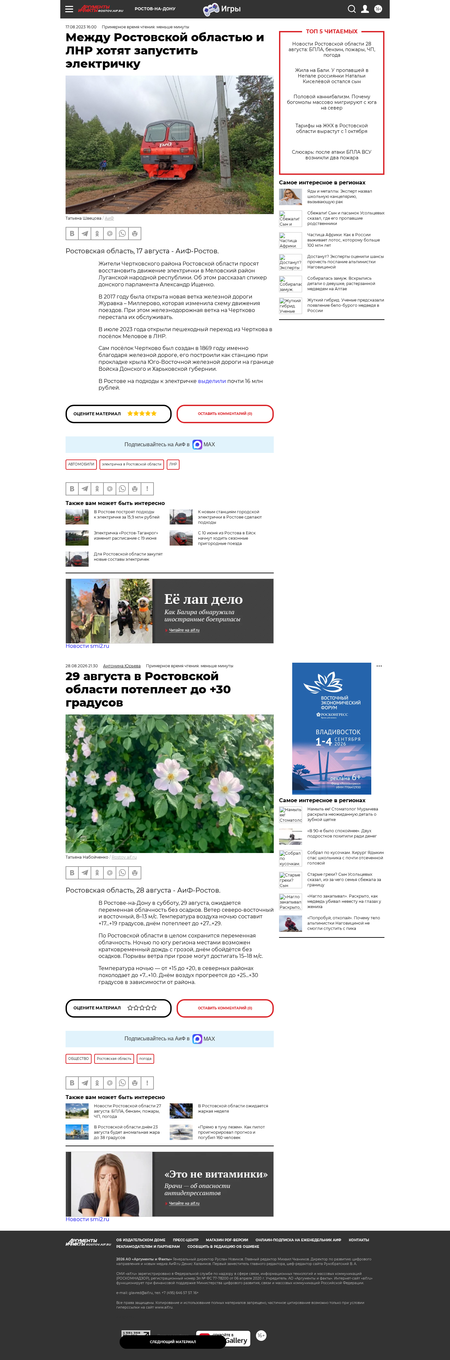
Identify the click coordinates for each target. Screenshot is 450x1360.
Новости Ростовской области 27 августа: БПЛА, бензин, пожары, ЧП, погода (127, 1111)
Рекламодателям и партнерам (148, 1247)
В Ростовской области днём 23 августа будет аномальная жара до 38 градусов (127, 1132)
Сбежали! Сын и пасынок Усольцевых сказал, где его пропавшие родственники (345, 218)
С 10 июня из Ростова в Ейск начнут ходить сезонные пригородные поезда (227, 538)
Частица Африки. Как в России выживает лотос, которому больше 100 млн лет (343, 240)
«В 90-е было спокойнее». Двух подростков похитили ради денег (342, 833)
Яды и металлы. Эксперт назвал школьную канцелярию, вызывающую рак (339, 196)
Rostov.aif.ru (124, 857)
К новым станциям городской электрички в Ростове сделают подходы (230, 517)
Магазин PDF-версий (227, 1240)
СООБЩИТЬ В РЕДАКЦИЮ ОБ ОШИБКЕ (223, 1247)
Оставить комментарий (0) (225, 414)
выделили (212, 381)
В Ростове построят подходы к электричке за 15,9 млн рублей (126, 514)
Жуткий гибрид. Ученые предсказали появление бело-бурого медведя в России (345, 305)
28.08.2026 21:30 (82, 665)
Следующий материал (173, 1342)
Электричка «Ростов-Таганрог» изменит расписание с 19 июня (126, 535)
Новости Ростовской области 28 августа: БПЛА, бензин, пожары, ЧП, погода (332, 49)
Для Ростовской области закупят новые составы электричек (128, 557)
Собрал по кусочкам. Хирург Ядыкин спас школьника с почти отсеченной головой (345, 858)
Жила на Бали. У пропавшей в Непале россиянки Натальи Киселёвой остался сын (332, 76)
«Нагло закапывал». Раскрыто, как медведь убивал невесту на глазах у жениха (344, 901)
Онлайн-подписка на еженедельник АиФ (298, 1240)
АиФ (109, 218)
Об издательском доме (140, 1240)
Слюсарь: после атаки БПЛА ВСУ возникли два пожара (332, 155)
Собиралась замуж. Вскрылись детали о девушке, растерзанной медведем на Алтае (341, 283)
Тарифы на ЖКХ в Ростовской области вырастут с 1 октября (331, 128)
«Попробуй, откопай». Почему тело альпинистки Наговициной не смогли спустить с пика (343, 923)
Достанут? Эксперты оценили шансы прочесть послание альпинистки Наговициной (345, 261)
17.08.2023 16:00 (81, 26)
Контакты (359, 1240)
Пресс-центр (185, 1240)
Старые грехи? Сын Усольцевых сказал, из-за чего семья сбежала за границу (344, 879)
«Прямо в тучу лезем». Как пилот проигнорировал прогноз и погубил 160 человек (231, 1132)
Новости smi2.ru (87, 646)
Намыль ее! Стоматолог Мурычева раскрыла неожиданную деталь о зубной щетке (342, 814)
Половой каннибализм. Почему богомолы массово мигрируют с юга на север (332, 102)
